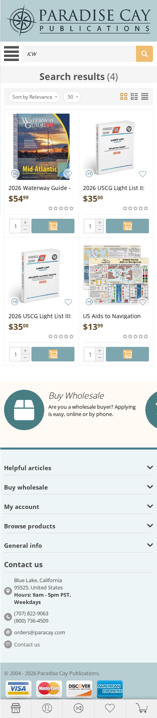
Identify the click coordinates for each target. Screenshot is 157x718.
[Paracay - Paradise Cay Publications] (78, 20)
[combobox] (88, 54)
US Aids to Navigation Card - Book (112, 315)
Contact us (27, 644)
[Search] (144, 54)
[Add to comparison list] (15, 174)
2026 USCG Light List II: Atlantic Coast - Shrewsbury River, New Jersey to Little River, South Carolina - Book (114, 187)
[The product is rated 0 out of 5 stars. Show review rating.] (61, 208)
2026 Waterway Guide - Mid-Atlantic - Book (39, 187)
